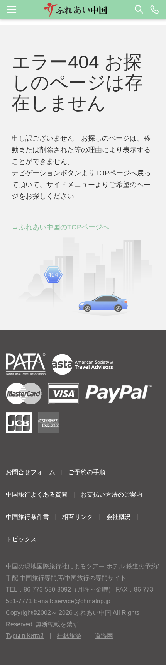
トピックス (21, 539)
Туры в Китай (25, 636)
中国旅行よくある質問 (37, 494)
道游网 (104, 636)
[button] (83, 9)
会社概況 (118, 517)
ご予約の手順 (86, 472)
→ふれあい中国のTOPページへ (60, 227)
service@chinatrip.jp (82, 601)
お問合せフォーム (30, 472)
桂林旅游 (69, 636)
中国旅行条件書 (27, 517)
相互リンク (77, 517)
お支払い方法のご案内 (111, 494)
